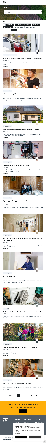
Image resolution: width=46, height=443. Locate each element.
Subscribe (23, 411)
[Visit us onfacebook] (36, 423)
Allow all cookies (21, 437)
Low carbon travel (19, 27)
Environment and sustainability (22, 24)
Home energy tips (7, 27)
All (4, 24)
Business (13, 30)
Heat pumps (35, 24)
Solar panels (6, 30)
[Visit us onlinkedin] (42, 423)
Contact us (16, 422)
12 (31, 395)
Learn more (17, 433)
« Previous (11, 395)
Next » (36, 395)
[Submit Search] (41, 12)
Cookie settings (35, 437)
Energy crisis (10, 24)
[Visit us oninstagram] (39, 423)
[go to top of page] (44, 441)
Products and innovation (30, 27)
